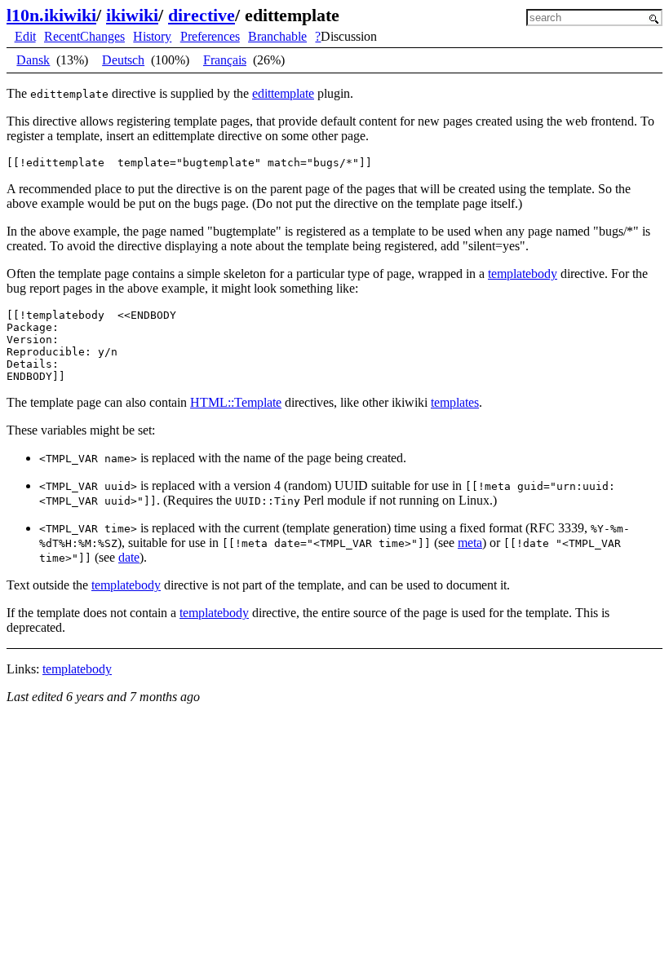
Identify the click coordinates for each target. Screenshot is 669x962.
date (129, 557)
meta (470, 542)
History (152, 36)
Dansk (33, 60)
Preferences (210, 36)
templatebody (522, 273)
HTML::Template (235, 402)
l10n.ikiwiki (51, 15)
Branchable (277, 36)
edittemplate (283, 93)
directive (201, 15)
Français (224, 60)
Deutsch (123, 60)
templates (455, 402)
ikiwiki (132, 15)
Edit (25, 36)
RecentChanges (84, 36)
